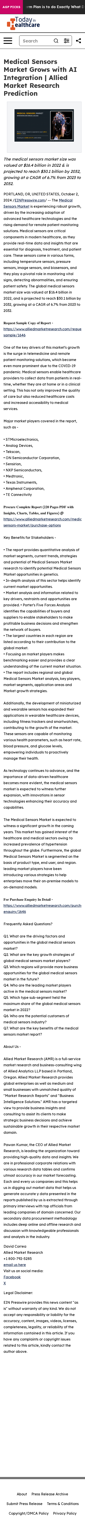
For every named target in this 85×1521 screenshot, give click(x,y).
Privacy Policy (64, 1513)
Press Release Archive (49, 1494)
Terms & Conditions (63, 1504)
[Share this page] (78, 40)
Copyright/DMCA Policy (29, 1513)
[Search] (56, 41)
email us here (14, 1265)
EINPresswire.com (30, 200)
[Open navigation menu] (7, 40)
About (22, 1494)
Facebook (12, 1277)
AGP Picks (11, 7)
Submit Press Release (24, 1504)
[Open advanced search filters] (66, 41)
